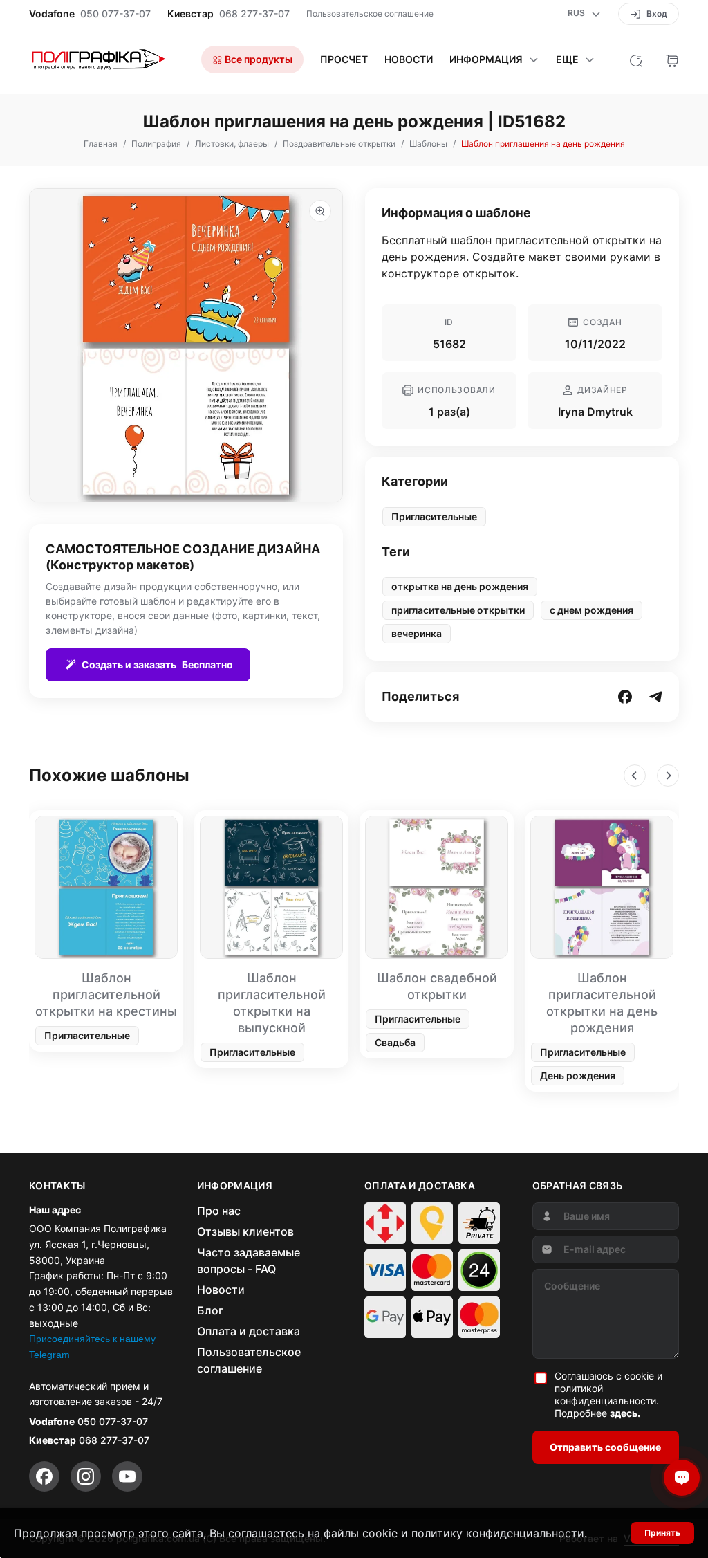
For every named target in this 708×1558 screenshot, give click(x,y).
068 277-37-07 (254, 13)
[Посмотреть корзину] (672, 59)
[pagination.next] (668, 775)
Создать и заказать (157, 664)
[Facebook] (44, 1476)
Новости (408, 59)
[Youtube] (127, 1476)
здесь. (625, 1413)
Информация (486, 59)
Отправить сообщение (605, 1447)
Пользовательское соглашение (370, 13)
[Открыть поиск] (636, 59)
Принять (662, 1533)
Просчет (344, 59)
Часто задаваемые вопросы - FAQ (248, 1260)
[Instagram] (86, 1476)
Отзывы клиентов (245, 1231)
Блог (210, 1310)
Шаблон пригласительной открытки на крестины (106, 994)
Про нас (219, 1211)
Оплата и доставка (248, 1331)
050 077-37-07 (115, 13)
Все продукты (257, 59)
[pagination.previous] (635, 775)
